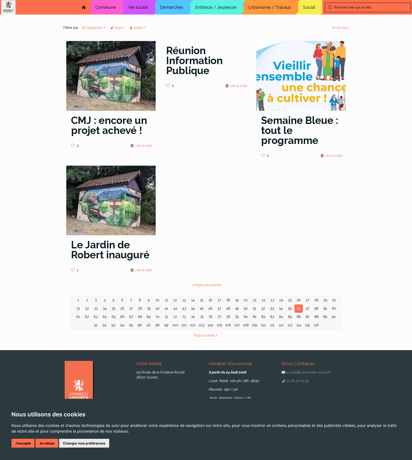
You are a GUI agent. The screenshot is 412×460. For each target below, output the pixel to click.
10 (157, 300)
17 (219, 300)
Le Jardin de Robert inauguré (110, 250)
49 (237, 308)
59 (325, 308)
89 (325, 317)
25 (290, 300)
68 (140, 317)
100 (175, 325)
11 (166, 300)
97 (148, 325)
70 (158, 317)
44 (193, 308)
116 (316, 325)
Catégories (94, 28)
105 (219, 325)
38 (140, 308)
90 (334, 317)
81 (254, 317)
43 (184, 308)
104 (210, 325)
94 (122, 325)
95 (131, 325)
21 (254, 300)
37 (131, 308)
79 (237, 317)
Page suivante (204, 335)
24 (281, 300)
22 (263, 300)
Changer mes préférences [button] (84, 443)
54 (281, 308)
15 (201, 300)
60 (334, 308)
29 (325, 300)
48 (228, 308)
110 (263, 325)
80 (246, 317)
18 (228, 300)
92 (105, 325)
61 (78, 317)
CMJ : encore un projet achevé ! (109, 125)
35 (113, 308)
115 (307, 325)
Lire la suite (143, 146)
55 (290, 308)
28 (316, 300)
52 (263, 308)
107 (237, 325)
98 (157, 325)
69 (149, 317)
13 (184, 300)
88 (316, 317)
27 (307, 300)
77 (219, 317)
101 (183, 325)
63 (96, 317)
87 (307, 317)
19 (237, 300)
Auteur (138, 28)
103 (201, 325)
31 (78, 308)
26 (299, 300)
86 (299, 317)
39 (149, 308)
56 (299, 308)
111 (272, 325)
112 (281, 325)
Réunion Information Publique (194, 61)
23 (272, 300)
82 (263, 317)
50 (246, 308)
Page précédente (208, 285)
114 (298, 325)
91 (96, 325)
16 (210, 300)
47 (219, 308)
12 (175, 300)
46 (210, 308)
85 (290, 317)
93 (113, 325)
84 (281, 317)
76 (210, 317)
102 (193, 325)
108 (246, 325)
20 (246, 300)
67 (131, 317)
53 (272, 308)
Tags (118, 28)
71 (166, 317)
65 (113, 317)
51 (254, 308)
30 (334, 300)
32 (87, 308)
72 (175, 317)
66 (122, 317)
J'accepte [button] (23, 443)
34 (105, 308)
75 (201, 317)
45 (201, 308)
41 (166, 308)
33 (96, 308)
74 (193, 317)
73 (184, 317)
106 (228, 325)
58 (316, 308)
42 (175, 308)
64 (105, 317)
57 (307, 308)
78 (228, 317)
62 (87, 317)
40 (157, 308)
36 (122, 308)
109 (254, 325)
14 (193, 300)
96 (140, 325)
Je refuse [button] (46, 443)
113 (290, 325)
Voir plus (342, 28)
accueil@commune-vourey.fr (308, 372)
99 (166, 325)
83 (272, 317)
